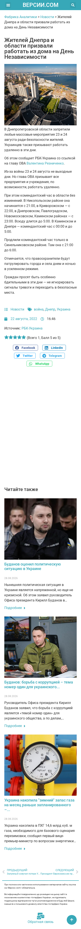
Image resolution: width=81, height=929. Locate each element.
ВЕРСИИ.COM (41, 5)
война (39, 309)
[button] (8, 5)
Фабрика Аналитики (20, 17)
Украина (63, 309)
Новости (47, 17)
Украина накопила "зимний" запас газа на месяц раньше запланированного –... (39, 805)
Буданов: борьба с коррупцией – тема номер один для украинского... (38, 684)
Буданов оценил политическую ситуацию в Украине (32, 566)
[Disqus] (40, 429)
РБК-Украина (32, 328)
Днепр (50, 309)
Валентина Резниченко (45, 163)
